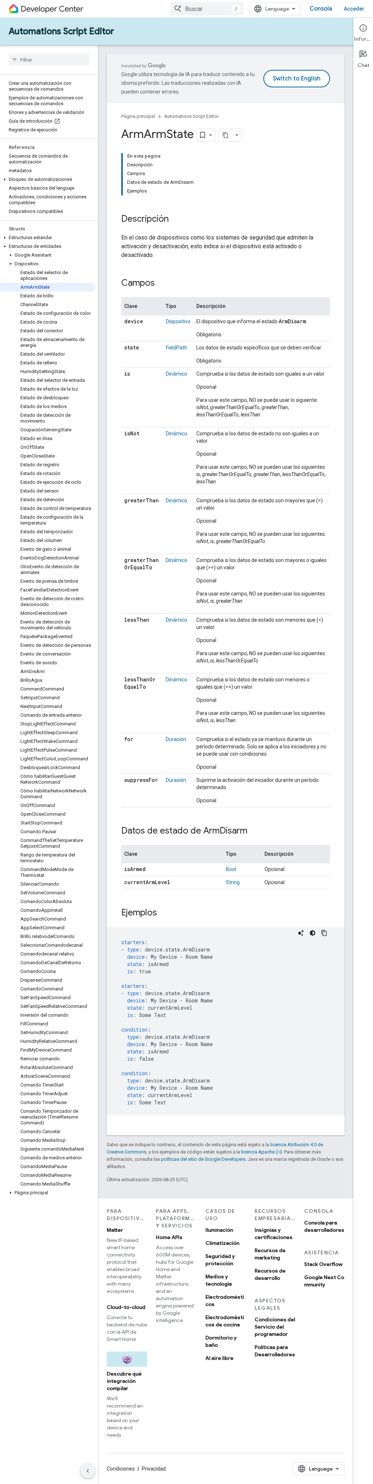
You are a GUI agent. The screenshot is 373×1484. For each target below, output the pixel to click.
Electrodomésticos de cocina (224, 1321)
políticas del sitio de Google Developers (203, 1159)
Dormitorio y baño (221, 1341)
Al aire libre (219, 1358)
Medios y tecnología (218, 1280)
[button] (47, 179)
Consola (321, 8)
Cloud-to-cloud (126, 1307)
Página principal (138, 116)
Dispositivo (178, 321)
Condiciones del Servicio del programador (275, 1326)
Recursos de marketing (270, 1254)
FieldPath (176, 348)
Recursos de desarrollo (270, 1274)
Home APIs (169, 1237)
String (233, 882)
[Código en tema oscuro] (312, 933)
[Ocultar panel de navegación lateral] (88, 1471)
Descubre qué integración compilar (124, 1381)
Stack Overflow (323, 1264)
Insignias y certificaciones (273, 1233)
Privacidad (154, 1469)
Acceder (354, 9)
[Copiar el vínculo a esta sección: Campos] (162, 283)
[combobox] (206, 8)
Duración (176, 739)
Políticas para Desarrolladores (275, 1351)
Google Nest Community (324, 1281)
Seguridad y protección (220, 1260)
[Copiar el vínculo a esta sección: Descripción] (176, 219)
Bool (231, 869)
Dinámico (176, 374)
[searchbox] (49, 60)
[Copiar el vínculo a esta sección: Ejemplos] (164, 913)
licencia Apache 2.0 (261, 1152)
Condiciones (121, 1469)
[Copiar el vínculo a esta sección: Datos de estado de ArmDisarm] (254, 831)
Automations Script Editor (61, 31)
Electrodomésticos (224, 1300)
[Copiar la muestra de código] (324, 933)
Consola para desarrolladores (324, 1226)
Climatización (222, 1243)
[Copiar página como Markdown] (225, 135)
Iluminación (219, 1230)
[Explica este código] (301, 933)
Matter (115, 1230)
